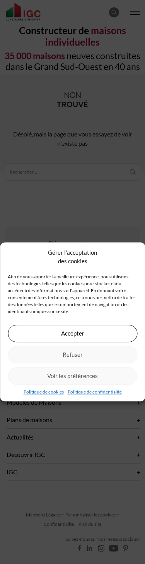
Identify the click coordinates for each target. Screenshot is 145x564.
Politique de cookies (44, 392)
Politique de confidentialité (95, 392)
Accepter (72, 333)
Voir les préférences (72, 375)
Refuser (73, 354)
